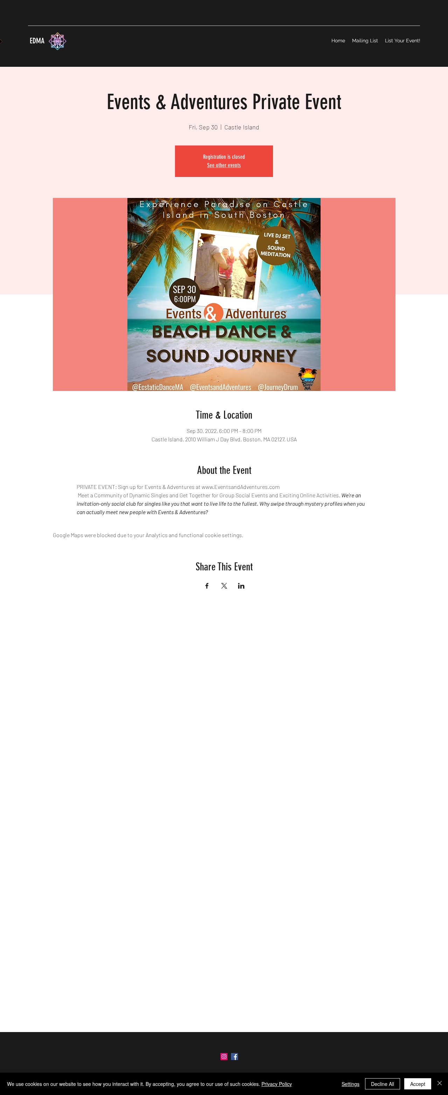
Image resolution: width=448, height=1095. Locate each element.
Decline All (382, 1083)
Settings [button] (350, 1083)
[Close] (439, 1083)
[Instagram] (223, 1056)
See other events (224, 165)
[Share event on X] (224, 586)
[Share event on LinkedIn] (241, 586)
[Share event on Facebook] (207, 586)
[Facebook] (234, 1056)
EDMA (36, 40)
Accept (417, 1083)
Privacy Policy (276, 1083)
